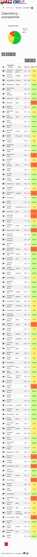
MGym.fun (12, 553)
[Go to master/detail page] (5, 71)
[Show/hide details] (3, 71)
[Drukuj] (13, 54)
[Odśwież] (3, 54)
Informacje (10, 8)
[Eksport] (8, 54)
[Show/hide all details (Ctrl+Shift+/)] (3, 67)
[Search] (30, 60)
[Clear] (34, 60)
